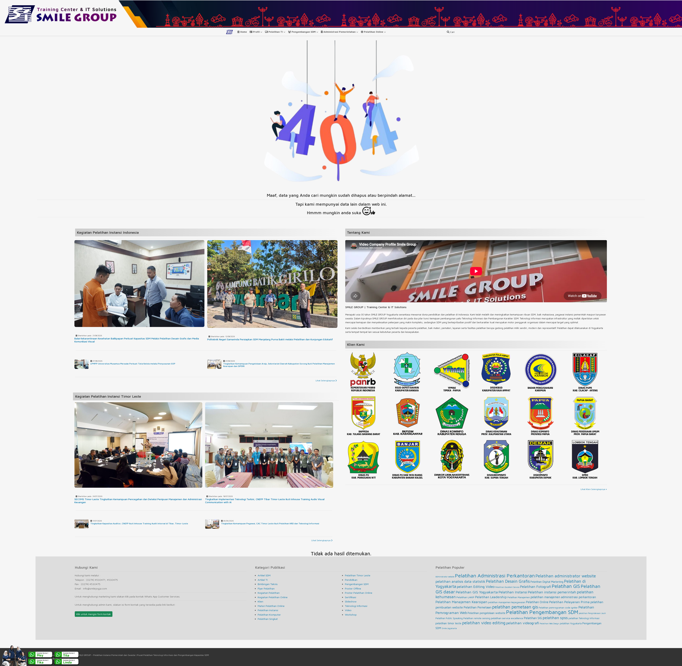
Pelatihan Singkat (268, 618)
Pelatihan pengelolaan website (486, 612)
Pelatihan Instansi (268, 610)
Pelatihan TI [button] (275, 31)
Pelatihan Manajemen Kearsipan (461, 602)
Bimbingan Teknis (268, 584)
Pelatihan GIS (566, 586)
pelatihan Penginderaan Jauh (592, 613)
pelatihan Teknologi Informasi (584, 618)
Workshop (351, 614)
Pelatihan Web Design (549, 623)
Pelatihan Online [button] (373, 31)
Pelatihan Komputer (269, 614)
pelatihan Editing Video (476, 586)
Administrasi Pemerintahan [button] (339, 31)
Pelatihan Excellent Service (507, 587)
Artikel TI (263, 579)
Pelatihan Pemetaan (477, 607)
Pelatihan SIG (533, 618)
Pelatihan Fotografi (535, 586)
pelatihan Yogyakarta (571, 623)
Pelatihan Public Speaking (449, 618)
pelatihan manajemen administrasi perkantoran (563, 597)
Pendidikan (351, 579)
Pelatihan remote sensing (476, 618)
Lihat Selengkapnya (325, 380)
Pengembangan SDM (357, 584)
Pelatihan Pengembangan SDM (542, 612)
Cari (451, 31)
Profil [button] (256, 31)
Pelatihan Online (537, 602)
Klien (260, 601)
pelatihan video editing (483, 622)
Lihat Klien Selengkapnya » (594, 489)
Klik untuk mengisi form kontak (93, 614)
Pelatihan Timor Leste (357, 575)
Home (243, 31)
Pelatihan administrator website (565, 575)
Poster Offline (353, 588)
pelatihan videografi (522, 623)
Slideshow (350, 601)
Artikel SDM (264, 575)
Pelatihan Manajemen (518, 597)
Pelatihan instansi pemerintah (552, 592)
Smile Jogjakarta (449, 628)
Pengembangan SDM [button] (303, 31)
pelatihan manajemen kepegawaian (506, 602)
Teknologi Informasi (356, 605)
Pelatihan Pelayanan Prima (569, 602)
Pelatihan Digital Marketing (547, 581)
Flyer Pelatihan (266, 588)
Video (348, 610)
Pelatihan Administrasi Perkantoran (495, 575)
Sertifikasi (350, 597)
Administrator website (444, 577)
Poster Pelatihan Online (358, 592)
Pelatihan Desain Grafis (508, 581)
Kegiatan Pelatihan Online (273, 597)
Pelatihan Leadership (491, 597)
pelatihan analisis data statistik (460, 581)
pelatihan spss (555, 617)
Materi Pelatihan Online (271, 605)
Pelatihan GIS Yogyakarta (477, 592)
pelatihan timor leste (448, 623)
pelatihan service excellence (507, 618)
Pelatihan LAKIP (465, 597)
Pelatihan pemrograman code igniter (558, 607)
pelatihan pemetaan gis (515, 606)
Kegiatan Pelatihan (269, 592)
